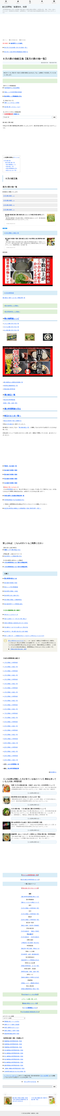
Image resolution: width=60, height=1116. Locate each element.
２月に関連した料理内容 (11, 671)
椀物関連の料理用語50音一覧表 (13, 1041)
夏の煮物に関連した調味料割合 (13, 599)
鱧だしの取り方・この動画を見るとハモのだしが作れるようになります (24, 635)
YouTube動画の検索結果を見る (30, 1011)
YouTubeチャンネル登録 (30, 994)
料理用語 (10, 489)
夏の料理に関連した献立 (11, 591)
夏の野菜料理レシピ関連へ (12, 311)
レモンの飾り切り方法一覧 (11, 323)
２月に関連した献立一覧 (11, 675)
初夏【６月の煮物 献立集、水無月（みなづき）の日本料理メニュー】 (33, 785)
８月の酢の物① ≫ (9, 196)
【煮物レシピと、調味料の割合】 (30, 983)
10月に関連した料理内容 (11, 738)
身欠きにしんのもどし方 (11, 614)
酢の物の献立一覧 (24, 427)
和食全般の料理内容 (9, 389)
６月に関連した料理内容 (11, 705)
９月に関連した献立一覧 (11, 734)
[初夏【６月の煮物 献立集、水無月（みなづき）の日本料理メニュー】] (6, 788)
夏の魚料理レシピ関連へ (12, 305)
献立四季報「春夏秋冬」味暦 (14, 7)
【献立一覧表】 (35, 931)
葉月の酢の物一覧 (10, 162)
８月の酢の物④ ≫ (9, 209)
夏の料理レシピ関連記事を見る (13, 556)
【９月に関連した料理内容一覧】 (30, 914)
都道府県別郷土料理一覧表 (11, 1033)
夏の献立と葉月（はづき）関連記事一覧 (14, 297)
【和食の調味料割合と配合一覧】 (30, 989)
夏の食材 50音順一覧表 (10, 582)
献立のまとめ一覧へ (12, 416)
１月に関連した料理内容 (11, 662)
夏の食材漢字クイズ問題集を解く (13, 604)
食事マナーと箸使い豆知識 (11, 1024)
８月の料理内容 (9, 293)
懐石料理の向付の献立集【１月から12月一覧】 (26, 797)
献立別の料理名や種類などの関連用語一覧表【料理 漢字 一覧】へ (22, 508)
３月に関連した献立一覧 (11, 683)
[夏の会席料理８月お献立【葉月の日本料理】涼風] (6, 825)
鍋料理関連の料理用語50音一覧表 (13, 1065)
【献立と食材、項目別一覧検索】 (30, 925)
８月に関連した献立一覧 (12, 233)
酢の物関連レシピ (11, 319)
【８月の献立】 (25, 931)
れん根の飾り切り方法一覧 (11, 330)
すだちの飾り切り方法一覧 (11, 327)
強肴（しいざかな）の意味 (11, 102)
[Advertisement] (30, 27)
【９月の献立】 (25, 937)
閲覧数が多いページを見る (11, 1021)
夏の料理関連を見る (12, 409)
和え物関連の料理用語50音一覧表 (13, 1053)
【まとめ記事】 (44, 1075)
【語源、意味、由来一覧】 (10, 403)
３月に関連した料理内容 (11, 679)
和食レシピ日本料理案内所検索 (13, 92)
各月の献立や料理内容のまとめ (30, 879)
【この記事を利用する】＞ (33, 793)
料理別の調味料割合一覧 (11, 385)
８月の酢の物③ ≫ (9, 205)
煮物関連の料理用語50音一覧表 (13, 1047)
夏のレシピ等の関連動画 (11, 587)
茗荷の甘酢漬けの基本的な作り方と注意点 (16, 623)
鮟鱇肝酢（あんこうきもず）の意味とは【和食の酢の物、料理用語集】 (33, 834)
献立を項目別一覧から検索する (12, 420)
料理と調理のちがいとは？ (11, 1027)
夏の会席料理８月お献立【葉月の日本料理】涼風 (26, 822)
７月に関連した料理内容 (11, 713)
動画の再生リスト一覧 (30, 1003)
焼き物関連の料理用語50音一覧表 (13, 1050)
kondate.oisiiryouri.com (10, 223)
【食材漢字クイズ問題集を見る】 (30, 960)
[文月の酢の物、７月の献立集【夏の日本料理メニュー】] (6, 812)
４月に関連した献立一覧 (11, 692)
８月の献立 (9, 424)
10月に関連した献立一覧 (11, 743)
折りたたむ (16, 157)
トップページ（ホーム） (11, 1075)
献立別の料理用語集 (9, 399)
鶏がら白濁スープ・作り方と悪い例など (15, 618)
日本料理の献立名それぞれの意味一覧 (14, 1071)
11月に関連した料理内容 (11, 747)
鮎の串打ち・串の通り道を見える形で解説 (16, 631)
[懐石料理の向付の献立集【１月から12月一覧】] (6, 800)
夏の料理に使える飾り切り (11, 595)
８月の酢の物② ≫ (9, 200)
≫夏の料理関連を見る (11, 168)
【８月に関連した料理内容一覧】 (30, 908)
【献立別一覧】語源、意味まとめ (30, 948)
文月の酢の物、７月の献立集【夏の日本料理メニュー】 (28, 808)
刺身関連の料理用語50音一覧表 (13, 1044)
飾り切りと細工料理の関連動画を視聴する (16, 51)
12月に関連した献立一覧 (11, 760)
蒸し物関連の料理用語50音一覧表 (13, 1056)
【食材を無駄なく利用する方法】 (30, 977)
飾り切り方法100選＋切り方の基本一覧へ (16, 47)
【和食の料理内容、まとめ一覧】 (30, 965)
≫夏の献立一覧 (9, 166)
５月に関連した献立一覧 (11, 700)
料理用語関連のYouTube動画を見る (14, 500)
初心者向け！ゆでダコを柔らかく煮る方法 (16, 627)
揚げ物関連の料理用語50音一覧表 (13, 1059)
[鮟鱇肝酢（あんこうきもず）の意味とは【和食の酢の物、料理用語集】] (6, 837)
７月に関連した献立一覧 (11, 717)
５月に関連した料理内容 (11, 696)
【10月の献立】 (35, 937)
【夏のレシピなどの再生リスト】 (30, 902)
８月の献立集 (7, 160)
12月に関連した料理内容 (11, 755)
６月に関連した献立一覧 (11, 709)
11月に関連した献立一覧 (11, 751)
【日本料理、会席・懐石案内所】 (30, 954)
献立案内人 (53, 772)
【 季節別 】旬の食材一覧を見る (30, 942)
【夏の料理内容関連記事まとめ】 (30, 896)
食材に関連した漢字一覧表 (11, 1030)
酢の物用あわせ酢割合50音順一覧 (13, 382)
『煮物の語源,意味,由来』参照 (18, 649)
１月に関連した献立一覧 (11, 666)
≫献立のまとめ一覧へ (11, 170)
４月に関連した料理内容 (11, 688)
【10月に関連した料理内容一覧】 (30, 919)
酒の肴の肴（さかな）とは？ (12, 107)
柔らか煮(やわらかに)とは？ (16, 640)
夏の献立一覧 (9, 395)
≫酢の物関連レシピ (10, 164)
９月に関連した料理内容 (11, 730)
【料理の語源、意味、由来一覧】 (30, 971)
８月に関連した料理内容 (11, 721)
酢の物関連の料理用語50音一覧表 (13, 1062)
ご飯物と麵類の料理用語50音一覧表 (14, 1068)
